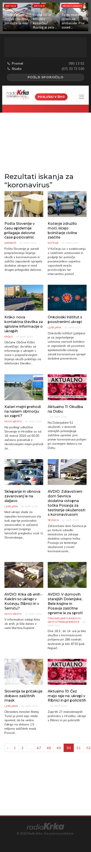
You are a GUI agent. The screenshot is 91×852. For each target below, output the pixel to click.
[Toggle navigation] (81, 96)
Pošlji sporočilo (46, 77)
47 (39, 748)
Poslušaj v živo (51, 96)
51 (78, 748)
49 (59, 748)
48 (49, 748)
